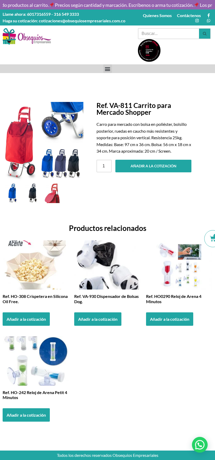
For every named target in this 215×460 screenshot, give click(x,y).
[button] (107, 68)
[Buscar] (205, 33)
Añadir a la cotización (153, 166)
